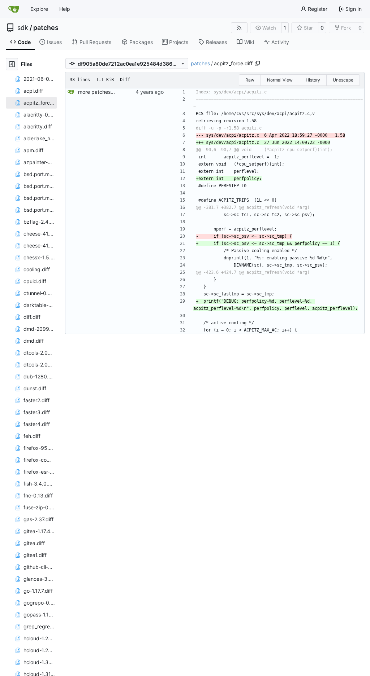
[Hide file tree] (12, 64)
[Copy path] (257, 63)
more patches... (96, 92)
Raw (249, 80)
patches (46, 27)
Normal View (280, 80)
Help (64, 9)
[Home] (14, 9)
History (313, 80)
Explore (39, 9)
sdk (22, 27)
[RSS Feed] (239, 27)
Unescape (343, 80)
